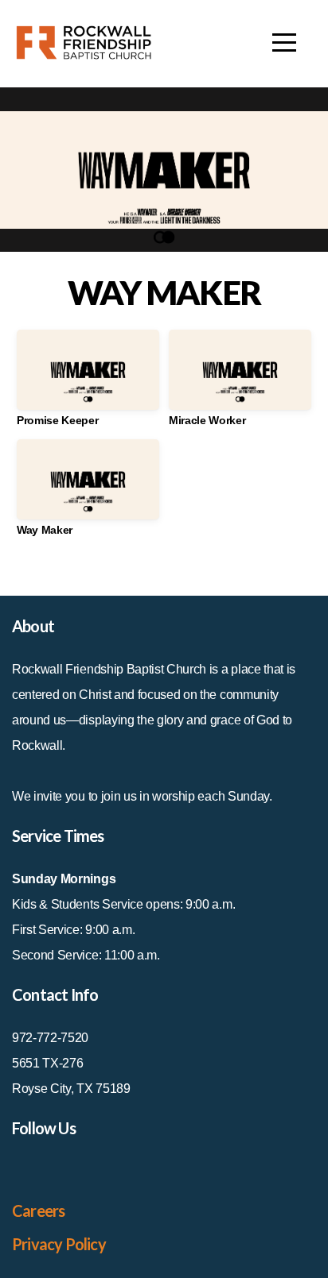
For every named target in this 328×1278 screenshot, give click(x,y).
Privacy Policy (59, 1243)
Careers (38, 1210)
